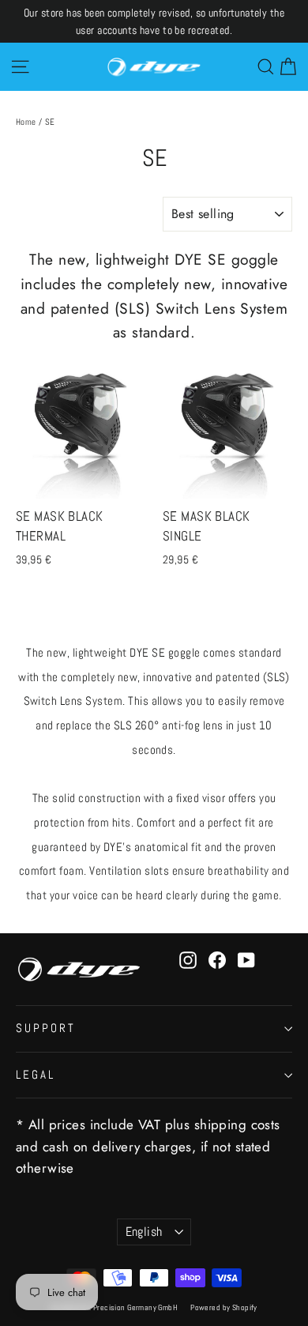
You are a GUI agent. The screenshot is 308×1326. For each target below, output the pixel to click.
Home (26, 121)
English (144, 1232)
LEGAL (35, 1075)
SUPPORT (46, 1028)
